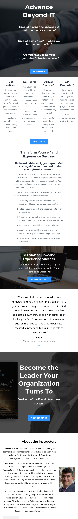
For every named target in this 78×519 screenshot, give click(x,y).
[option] (39, 317)
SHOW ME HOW (39, 71)
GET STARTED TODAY (39, 279)
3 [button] (39, 345)
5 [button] (45, 345)
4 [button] (42, 345)
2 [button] (35, 345)
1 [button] (32, 345)
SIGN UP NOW (39, 142)
